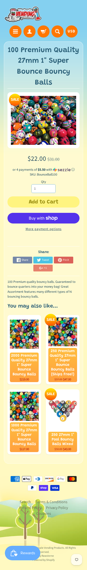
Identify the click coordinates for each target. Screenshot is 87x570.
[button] (43, 169)
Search (25, 502)
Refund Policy (30, 507)
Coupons (43, 513)
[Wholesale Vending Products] (24, 13)
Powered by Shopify (43, 560)
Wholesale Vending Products (47, 548)
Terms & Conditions (51, 502)
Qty (43, 181)
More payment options (44, 229)
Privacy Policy (57, 507)
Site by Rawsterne (43, 556)
